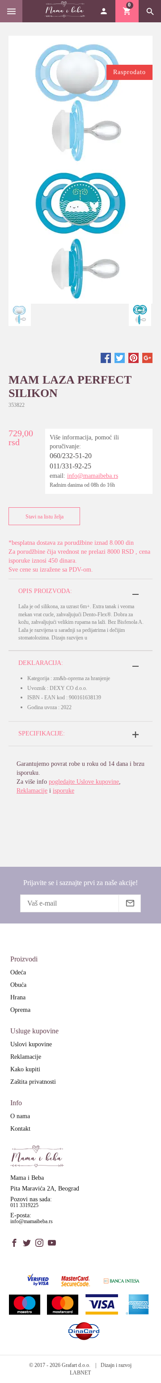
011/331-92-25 (70, 466)
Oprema (20, 1010)
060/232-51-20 (71, 456)
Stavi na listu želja (44, 517)
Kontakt (20, 1128)
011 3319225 (24, 1205)
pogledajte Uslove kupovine (84, 781)
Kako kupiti (25, 1069)
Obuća (18, 985)
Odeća (18, 972)
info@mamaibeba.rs (92, 475)
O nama (20, 1116)
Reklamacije (32, 790)
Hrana (17, 997)
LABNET (80, 1373)
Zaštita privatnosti (33, 1081)
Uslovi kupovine (31, 1044)
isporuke (63, 790)
